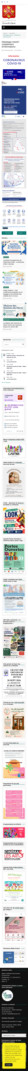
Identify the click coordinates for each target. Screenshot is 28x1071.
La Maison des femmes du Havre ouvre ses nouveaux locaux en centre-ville (12, 325)
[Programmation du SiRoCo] (14, 832)
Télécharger (5, 228)
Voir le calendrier (6, 382)
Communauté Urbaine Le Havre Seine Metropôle (13, 320)
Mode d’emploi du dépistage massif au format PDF (14, 226)
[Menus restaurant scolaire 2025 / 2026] (14, 450)
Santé (11, 287)
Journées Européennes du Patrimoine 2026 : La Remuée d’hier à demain (13, 262)
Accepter (8, 1064)
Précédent (8, 233)
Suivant (21, 233)
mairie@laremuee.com (13, 1014)
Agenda (6, 257)
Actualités (18, 50)
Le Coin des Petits (11, 361)
